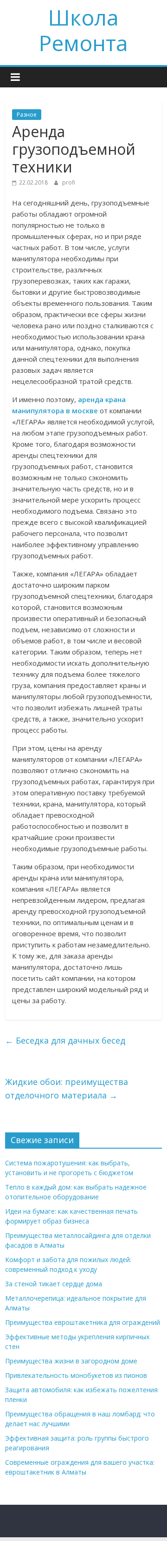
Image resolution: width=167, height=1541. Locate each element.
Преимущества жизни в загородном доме (71, 1360)
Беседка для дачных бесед (65, 1040)
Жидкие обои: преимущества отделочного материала (66, 1088)
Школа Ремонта (83, 30)
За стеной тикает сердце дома (53, 1283)
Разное (27, 115)
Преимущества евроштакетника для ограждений (82, 1322)
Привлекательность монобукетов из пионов (76, 1375)
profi (68, 182)
